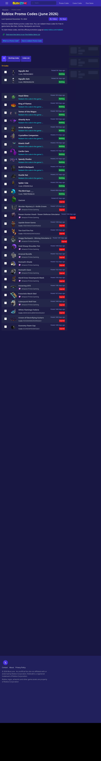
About (11, 667)
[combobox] (43, 3)
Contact (5, 667)
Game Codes (77, 3)
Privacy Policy (20, 667)
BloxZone (5, 10)
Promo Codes (64, 3)
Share (64, 19)
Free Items (89, 3)
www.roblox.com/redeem (53, 30)
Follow (55, 19)
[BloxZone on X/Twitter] (5, 662)
